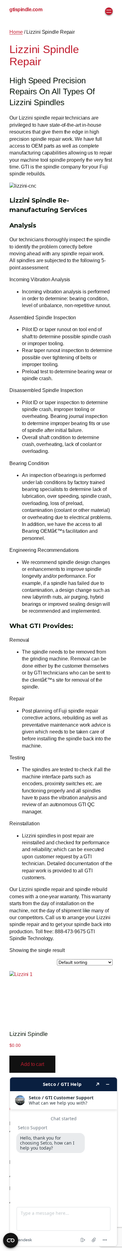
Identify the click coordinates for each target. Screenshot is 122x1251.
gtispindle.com (25, 9)
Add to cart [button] (32, 1064)
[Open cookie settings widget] (10, 1240)
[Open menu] (109, 11)
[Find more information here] (63, 1161)
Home (16, 32)
